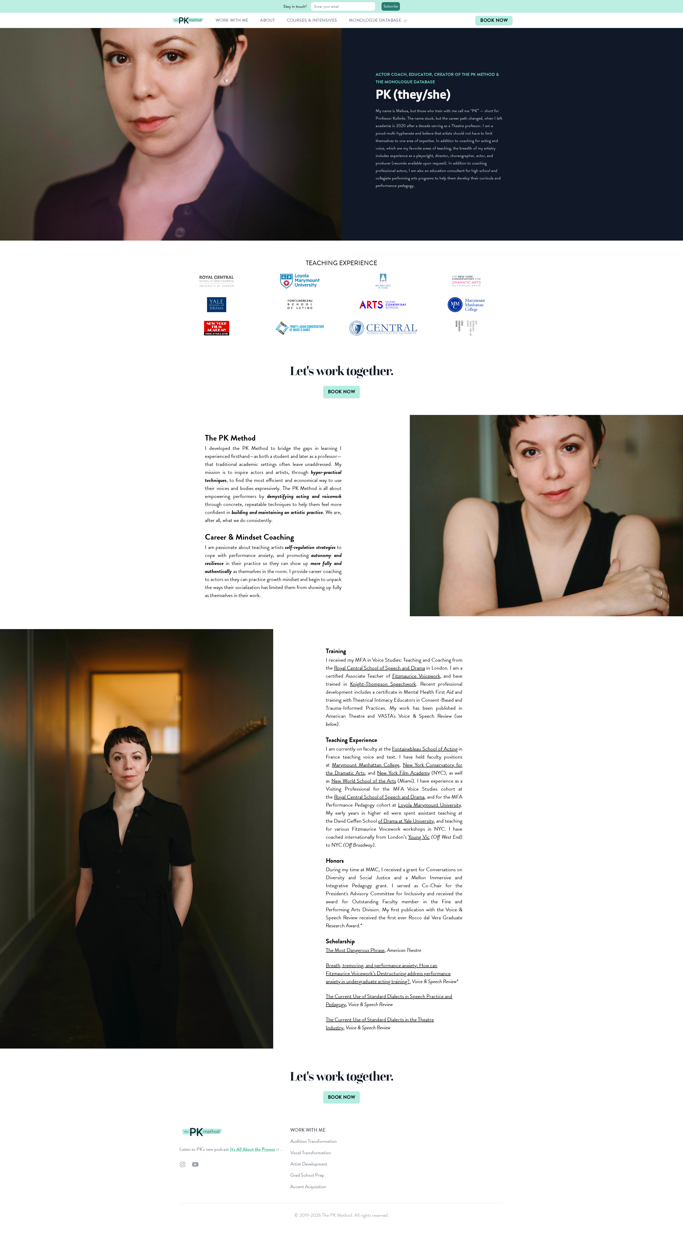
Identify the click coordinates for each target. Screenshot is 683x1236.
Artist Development (308, 1163)
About (268, 20)
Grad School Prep (307, 1175)
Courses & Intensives (312, 20)
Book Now (494, 20)
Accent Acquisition (308, 1186)
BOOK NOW (341, 391)
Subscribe (391, 6)
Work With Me (232, 20)
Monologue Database (376, 20)
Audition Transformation (313, 1141)
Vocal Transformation (310, 1152)
